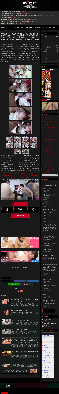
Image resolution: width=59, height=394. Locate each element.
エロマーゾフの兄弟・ (49, 166)
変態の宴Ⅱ (47, 124)
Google (45, 340)
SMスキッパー (47, 118)
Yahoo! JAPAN (46, 345)
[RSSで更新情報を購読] (21, 291)
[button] (26, 284)
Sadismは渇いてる (48, 172)
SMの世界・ (47, 119)
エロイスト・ (47, 131)
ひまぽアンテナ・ (48, 151)
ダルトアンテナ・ (48, 160)
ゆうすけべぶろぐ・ (48, 164)
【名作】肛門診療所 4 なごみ (49, 243)
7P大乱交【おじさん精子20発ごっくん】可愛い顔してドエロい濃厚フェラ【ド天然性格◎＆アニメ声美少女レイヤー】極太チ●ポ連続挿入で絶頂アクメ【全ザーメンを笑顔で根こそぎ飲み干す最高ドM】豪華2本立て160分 (20, 175)
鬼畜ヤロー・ (47, 137)
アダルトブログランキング (50, 122)
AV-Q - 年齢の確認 (46, 360)
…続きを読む (36, 63)
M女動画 (3, 277)
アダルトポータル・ (48, 134)
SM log (45, 365)
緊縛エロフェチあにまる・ (50, 152)
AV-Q (46, 125)
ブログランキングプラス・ (50, 169)
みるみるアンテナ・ (48, 163)
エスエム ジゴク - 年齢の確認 (48, 342)
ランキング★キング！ (49, 130)
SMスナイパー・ (48, 167)
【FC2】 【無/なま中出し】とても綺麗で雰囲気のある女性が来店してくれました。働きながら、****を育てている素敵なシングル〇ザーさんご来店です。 (49, 269)
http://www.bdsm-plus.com (47, 375)
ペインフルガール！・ (49, 158)
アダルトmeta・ (48, 136)
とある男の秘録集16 (47, 218)
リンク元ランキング (45, 334)
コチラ (45, 326)
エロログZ (47, 145)
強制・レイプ (9, 277)
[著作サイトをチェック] (19, 291)
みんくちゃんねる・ (48, 161)
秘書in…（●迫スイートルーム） (49, 249)
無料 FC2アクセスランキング (48, 377)
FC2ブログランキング (49, 121)
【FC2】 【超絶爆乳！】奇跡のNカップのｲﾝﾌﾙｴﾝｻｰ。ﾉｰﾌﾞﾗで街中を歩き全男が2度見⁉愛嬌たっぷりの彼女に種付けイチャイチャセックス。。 (49, 227)
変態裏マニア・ (47, 133)
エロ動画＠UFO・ (48, 170)
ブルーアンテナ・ (48, 154)
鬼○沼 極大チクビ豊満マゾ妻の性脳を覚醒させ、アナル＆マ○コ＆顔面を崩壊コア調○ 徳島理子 (50, 302)
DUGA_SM (47, 116)
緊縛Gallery (45, 350)
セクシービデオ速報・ (49, 148)
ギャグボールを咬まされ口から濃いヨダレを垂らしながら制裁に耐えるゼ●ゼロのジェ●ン (49, 211)
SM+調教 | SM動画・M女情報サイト (49, 335)
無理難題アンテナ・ (48, 149)
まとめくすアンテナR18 (49, 146)
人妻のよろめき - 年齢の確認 (48, 362)
